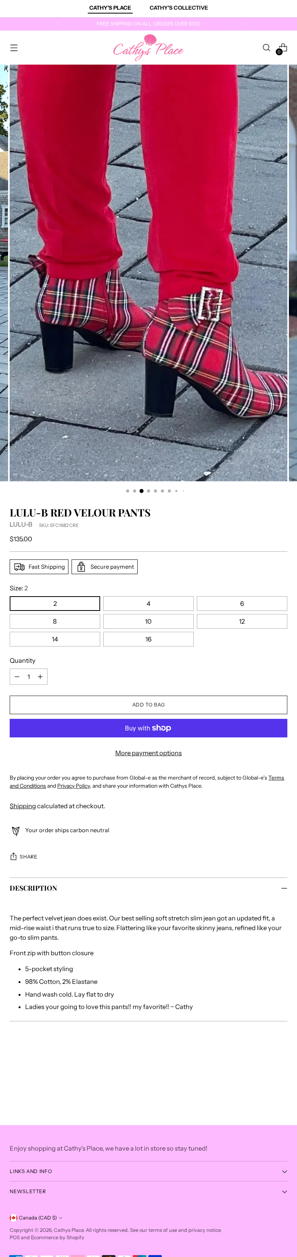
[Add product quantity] (40, 676)
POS (15, 1237)
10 (148, 621)
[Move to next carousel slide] (280, 1063)
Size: (19, 588)
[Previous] (56, 24)
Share (28, 857)
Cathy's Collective (179, 7)
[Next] (240, 24)
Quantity (23, 660)
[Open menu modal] (14, 48)
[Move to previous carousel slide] (263, 1064)
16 (148, 639)
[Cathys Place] (148, 48)
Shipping (23, 806)
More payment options (148, 753)
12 (242, 621)
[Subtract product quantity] (17, 676)
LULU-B (21, 524)
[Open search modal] (267, 48)
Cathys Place (69, 1230)
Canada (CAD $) (38, 1218)
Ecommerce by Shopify (57, 1237)
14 (55, 639)
